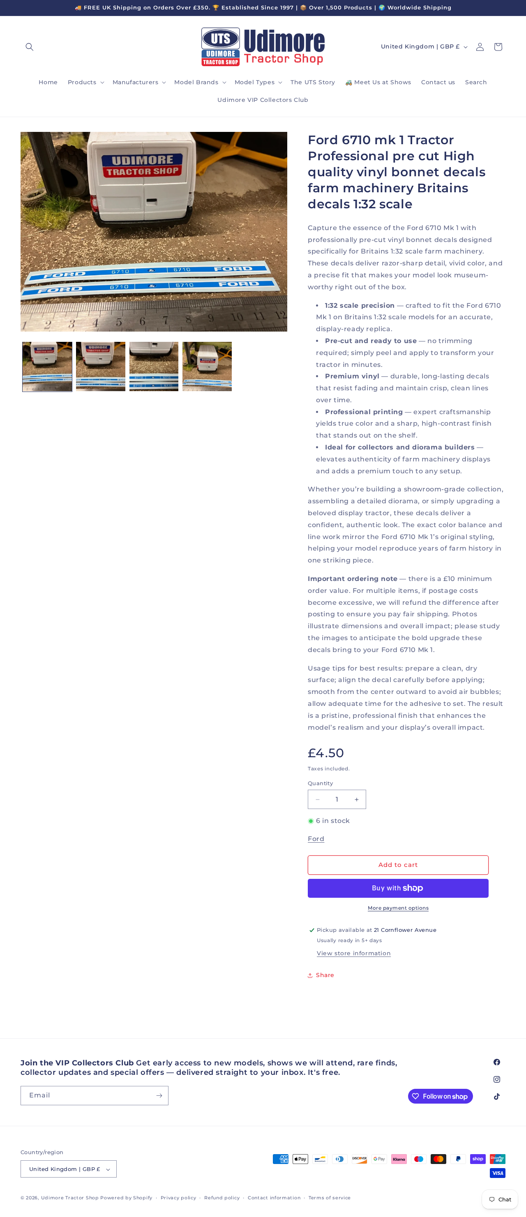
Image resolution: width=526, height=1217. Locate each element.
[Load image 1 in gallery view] (47, 366)
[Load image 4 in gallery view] (207, 366)
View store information (354, 953)
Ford (316, 839)
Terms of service (330, 1198)
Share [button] (325, 975)
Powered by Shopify (126, 1198)
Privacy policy (178, 1198)
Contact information (274, 1198)
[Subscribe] (159, 1095)
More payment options (398, 908)
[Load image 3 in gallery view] (154, 366)
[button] (30, 47)
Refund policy (222, 1198)
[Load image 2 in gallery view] (100, 366)
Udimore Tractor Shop (70, 1198)
